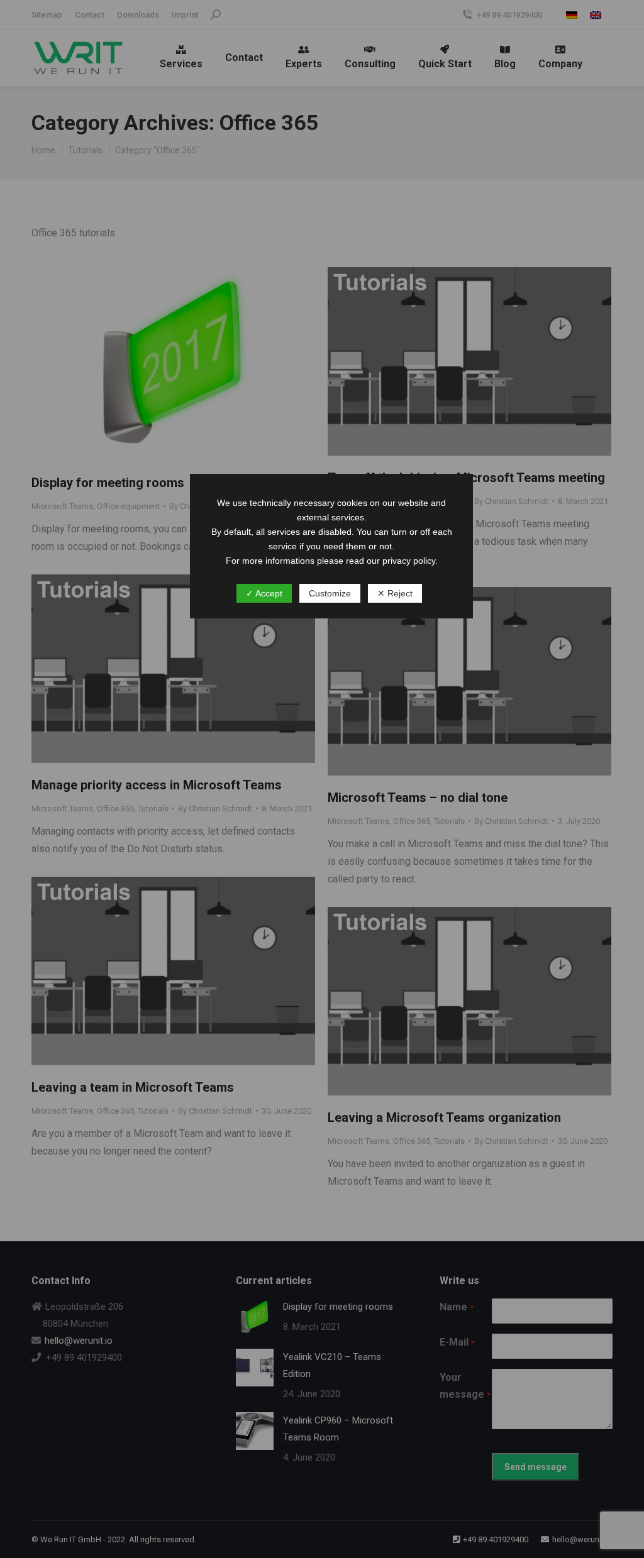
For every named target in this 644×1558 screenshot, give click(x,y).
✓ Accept (264, 593)
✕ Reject (395, 593)
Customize (330, 593)
